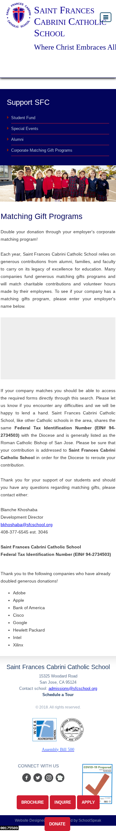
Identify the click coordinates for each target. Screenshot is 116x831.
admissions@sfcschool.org (73, 688)
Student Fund (23, 117)
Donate (57, 824)
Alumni (17, 139)
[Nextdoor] (60, 780)
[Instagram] (50, 780)
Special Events (24, 128)
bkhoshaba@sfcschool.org (27, 524)
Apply (88, 802)
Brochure (32, 802)
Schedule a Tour (58, 694)
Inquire (62, 802)
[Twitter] (38, 780)
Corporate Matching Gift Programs (41, 150)
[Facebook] (26, 780)
